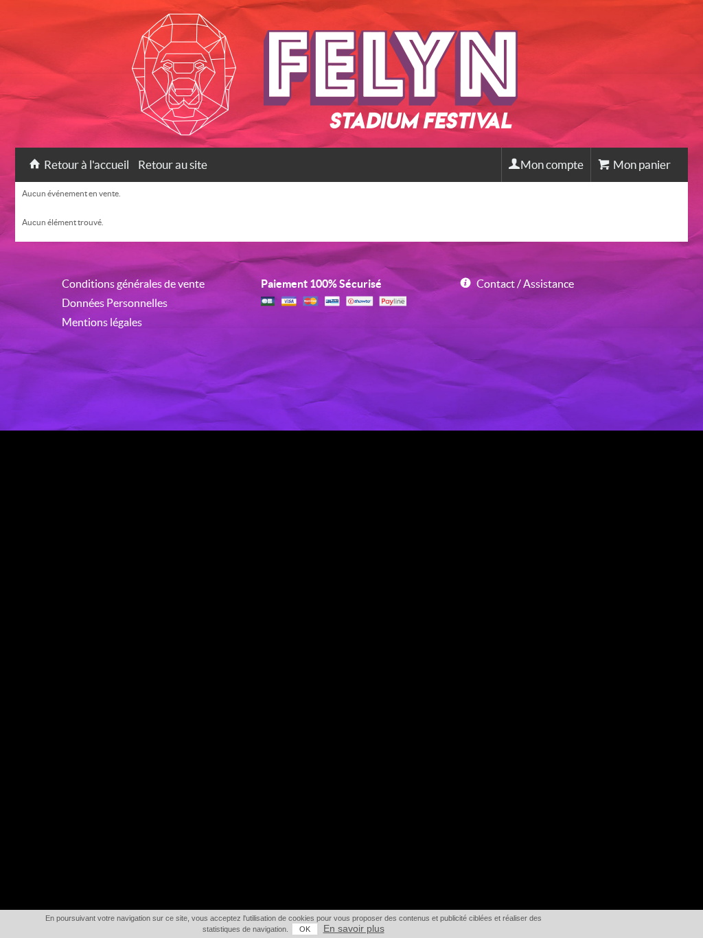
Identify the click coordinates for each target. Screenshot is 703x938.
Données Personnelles (115, 303)
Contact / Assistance (525, 283)
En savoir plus (353, 928)
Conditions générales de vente (133, 283)
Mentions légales (102, 322)
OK (304, 929)
